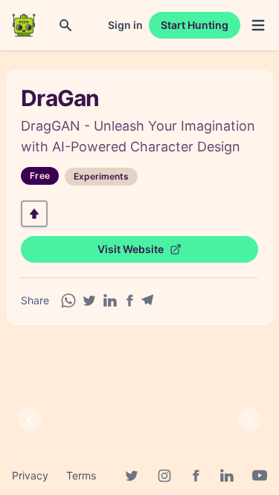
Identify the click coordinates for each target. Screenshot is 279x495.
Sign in (125, 25)
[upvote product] (34, 213)
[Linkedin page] (226, 475)
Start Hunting (194, 25)
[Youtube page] (259, 475)
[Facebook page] (196, 476)
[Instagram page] (164, 475)
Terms (81, 475)
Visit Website (130, 249)
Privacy (30, 475)
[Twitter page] (131, 475)
